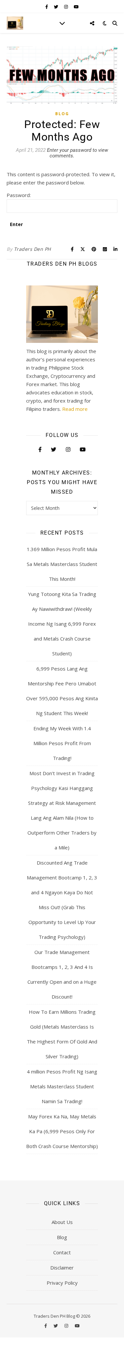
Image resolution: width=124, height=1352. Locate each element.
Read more (75, 409)
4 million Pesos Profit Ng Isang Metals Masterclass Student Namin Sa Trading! (62, 1086)
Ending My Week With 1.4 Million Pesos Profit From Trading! (62, 743)
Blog (62, 113)
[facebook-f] (47, 7)
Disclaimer (62, 1267)
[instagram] (66, 7)
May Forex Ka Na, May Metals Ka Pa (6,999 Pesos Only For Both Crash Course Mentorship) (62, 1131)
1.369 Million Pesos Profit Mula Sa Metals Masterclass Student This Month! (62, 564)
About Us (62, 1222)
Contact (62, 1252)
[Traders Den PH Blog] (15, 23)
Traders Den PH (32, 249)
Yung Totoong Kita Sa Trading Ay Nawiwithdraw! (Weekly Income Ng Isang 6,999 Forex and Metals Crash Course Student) (62, 624)
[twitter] (56, 7)
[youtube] (76, 7)
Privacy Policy (62, 1282)
